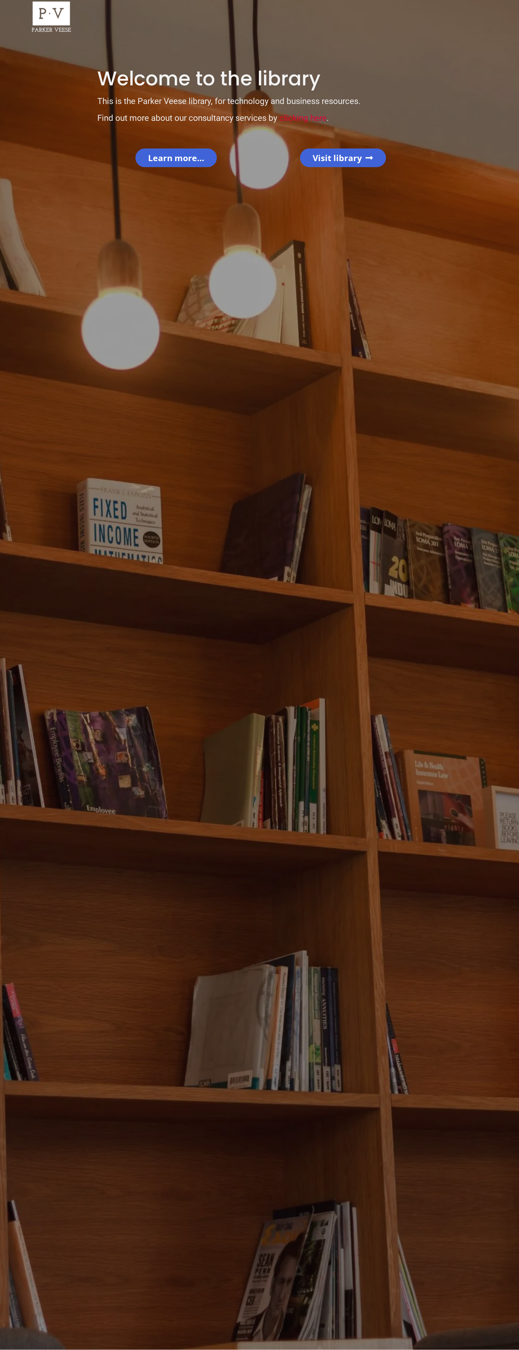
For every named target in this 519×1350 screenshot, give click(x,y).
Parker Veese (162, 101)
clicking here (302, 118)
